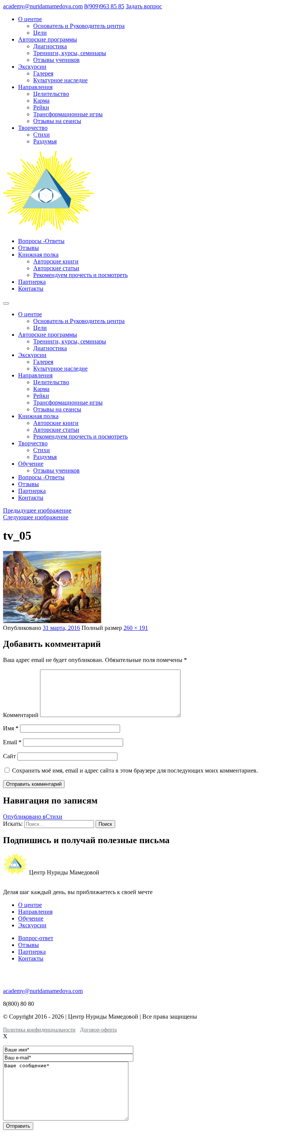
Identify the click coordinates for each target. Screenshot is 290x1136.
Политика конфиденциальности (39, 1030)
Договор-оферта (98, 1030)
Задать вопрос (144, 6)
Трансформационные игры (68, 114)
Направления (35, 87)
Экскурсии (32, 66)
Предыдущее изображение (37, 510)
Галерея (43, 73)
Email (12, 742)
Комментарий (21, 715)
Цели (40, 32)
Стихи (41, 134)
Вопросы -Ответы (41, 241)
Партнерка (32, 282)
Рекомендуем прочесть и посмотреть (80, 275)
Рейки (41, 107)
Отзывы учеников (56, 60)
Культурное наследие (60, 80)
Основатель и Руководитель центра (79, 26)
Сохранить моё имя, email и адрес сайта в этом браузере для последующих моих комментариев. (135, 770)
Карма (41, 100)
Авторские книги (56, 261)
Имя (11, 728)
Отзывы (28, 248)
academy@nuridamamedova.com (43, 6)
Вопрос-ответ (35, 938)
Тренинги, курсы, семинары (69, 53)
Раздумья (45, 141)
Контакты (30, 288)
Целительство (51, 94)
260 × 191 (135, 628)
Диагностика (50, 46)
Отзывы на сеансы (57, 121)
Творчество (33, 128)
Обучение (30, 463)
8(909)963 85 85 (104, 6)
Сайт (9, 756)
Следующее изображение (35, 517)
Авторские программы (47, 39)
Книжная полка (38, 254)
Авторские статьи (56, 268)
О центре (30, 19)
